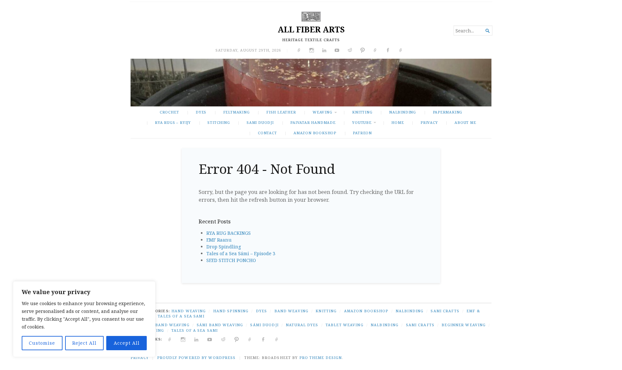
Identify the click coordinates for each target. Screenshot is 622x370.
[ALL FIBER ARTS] (311, 82)
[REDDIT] (223, 339)
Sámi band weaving (220, 324)
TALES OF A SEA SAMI (181, 316)
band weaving (172, 324)
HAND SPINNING (231, 310)
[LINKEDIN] (196, 339)
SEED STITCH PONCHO (231, 260)
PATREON (362, 132)
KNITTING (362, 112)
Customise (42, 343)
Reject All (84, 343)
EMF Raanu (219, 240)
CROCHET (169, 112)
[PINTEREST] (236, 339)
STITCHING (218, 122)
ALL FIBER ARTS (311, 29)
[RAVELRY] (250, 339)
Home (397, 122)
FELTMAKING (236, 112)
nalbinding (384, 324)
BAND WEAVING (291, 310)
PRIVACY (429, 122)
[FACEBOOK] (263, 339)
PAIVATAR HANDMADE (312, 122)
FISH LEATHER (281, 112)
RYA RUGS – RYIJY (173, 122)
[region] (84, 319)
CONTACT (267, 132)
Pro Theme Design (320, 357)
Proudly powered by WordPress (196, 357)
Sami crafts (420, 324)
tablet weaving (344, 324)
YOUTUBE (362, 122)
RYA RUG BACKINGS (228, 233)
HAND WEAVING (188, 310)
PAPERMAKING (448, 112)
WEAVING (322, 112)
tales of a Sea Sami (194, 330)
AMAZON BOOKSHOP (315, 132)
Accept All (127, 343)
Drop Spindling (223, 247)
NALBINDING (402, 112)
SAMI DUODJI (260, 122)
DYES (201, 112)
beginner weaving (464, 324)
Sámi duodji (264, 324)
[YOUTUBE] (209, 339)
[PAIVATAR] (276, 339)
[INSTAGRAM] (183, 339)
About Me (465, 122)
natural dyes (302, 324)
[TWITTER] (170, 339)
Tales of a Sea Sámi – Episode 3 (240, 253)
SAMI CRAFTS (445, 310)
